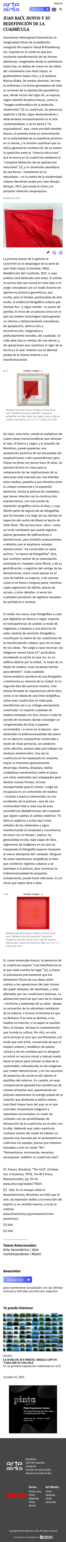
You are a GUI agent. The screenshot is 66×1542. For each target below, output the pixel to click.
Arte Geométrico (16, 1250)
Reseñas (7, 1356)
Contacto (31, 1466)
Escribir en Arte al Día (38, 1469)
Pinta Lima (35, 1491)
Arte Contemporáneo (21, 1252)
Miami (36, 1254)
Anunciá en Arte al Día (38, 1473)
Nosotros (31, 1459)
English (58, 3)
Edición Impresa (35, 1462)
